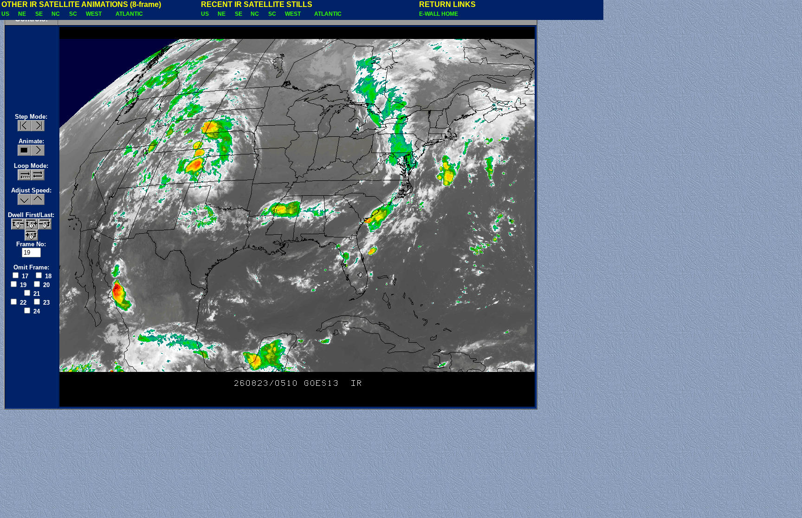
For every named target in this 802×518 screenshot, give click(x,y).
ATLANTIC (130, 14)
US (6, 14)
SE (39, 14)
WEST (94, 14)
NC (56, 14)
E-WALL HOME (438, 14)
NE (22, 14)
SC (73, 14)
